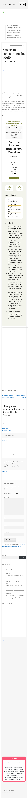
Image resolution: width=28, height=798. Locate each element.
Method (15, 137)
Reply (3, 440)
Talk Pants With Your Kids (20, 396)
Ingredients (15, 135)
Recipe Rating (7, 493)
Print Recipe (13, 156)
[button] (20, 200)
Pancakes (13, 390)
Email (6, 525)
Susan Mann (5, 428)
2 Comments (14, 47)
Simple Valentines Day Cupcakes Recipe (8, 396)
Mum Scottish (5, 47)
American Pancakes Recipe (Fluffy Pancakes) (14, 133)
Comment (7, 497)
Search (4, 555)
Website (6, 532)
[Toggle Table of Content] (19, 130)
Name (6, 518)
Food (9, 390)
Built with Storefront (7, 792)
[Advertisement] (14, 618)
